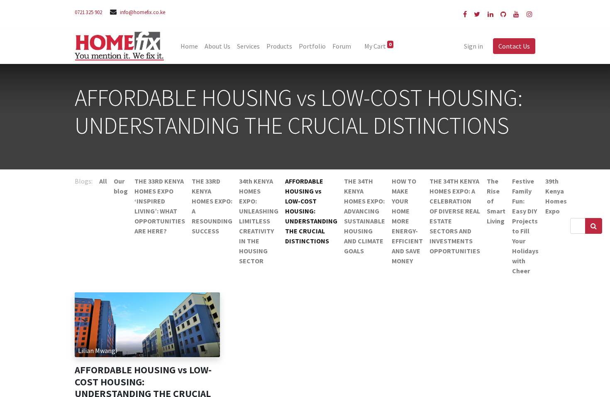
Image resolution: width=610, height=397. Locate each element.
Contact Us (514, 46)
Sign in (473, 46)
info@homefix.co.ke (142, 12)
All (103, 181)
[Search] (593, 226)
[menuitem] (189, 46)
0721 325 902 (88, 12)
